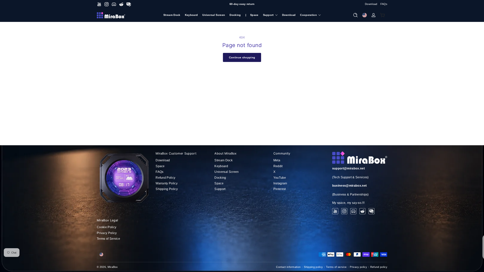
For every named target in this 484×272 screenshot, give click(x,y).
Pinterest (279, 189)
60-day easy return (242, 3)
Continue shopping (242, 57)
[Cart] (382, 15)
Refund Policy (165, 177)
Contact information (288, 266)
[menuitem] (183, 160)
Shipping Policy (167, 189)
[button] (355, 15)
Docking (220, 177)
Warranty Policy (167, 183)
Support (268, 14)
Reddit (278, 166)
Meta (276, 160)
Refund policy (378, 266)
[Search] (355, 15)
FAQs (383, 3)
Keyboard (221, 166)
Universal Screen (226, 171)
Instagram (280, 183)
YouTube (279, 177)
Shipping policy (313, 266)
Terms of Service (108, 238)
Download (371, 3)
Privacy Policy (107, 233)
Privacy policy (358, 266)
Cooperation (308, 14)
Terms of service (336, 266)
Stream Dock (223, 160)
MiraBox (113, 266)
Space (160, 166)
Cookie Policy (106, 227)
